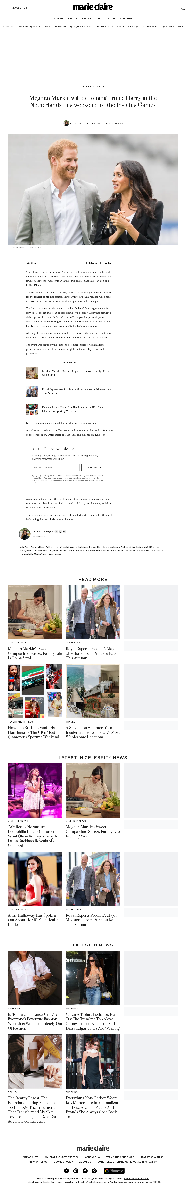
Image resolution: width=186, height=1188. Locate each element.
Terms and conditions (120, 1157)
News (120, 123)
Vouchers (126, 19)
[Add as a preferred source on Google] (131, 1171)
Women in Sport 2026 (30, 26)
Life (98, 19)
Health (86, 19)
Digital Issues (167, 26)
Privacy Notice (38, 478)
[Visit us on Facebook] (85, 1170)
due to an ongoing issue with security (67, 312)
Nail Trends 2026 (104, 26)
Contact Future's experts (61, 1157)
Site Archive (30, 1157)
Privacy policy (38, 1162)
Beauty (72, 19)
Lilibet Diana (33, 285)
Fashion (58, 19)
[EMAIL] (64, 531)
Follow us (93, 263)
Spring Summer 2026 (80, 26)
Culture (110, 19)
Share (33, 263)
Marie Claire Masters (55, 26)
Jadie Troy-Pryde (81, 123)
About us (85, 1162)
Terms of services (64, 476)
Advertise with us (152, 1157)
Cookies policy (63, 1162)
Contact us (92, 1157)
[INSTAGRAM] (60, 531)
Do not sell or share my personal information (127, 1162)
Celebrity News (93, 86)
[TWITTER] (56, 531)
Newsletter (108, 263)
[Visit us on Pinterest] (94, 1170)
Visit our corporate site (136, 1179)
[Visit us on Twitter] (66, 1170)
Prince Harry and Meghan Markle (51, 272)
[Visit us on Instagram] (75, 1170)
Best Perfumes (149, 26)
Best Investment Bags (127, 26)
